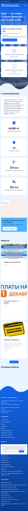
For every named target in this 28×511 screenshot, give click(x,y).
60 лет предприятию (5, 421)
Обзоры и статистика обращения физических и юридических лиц (12, 474)
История (3, 424)
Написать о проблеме (9, 228)
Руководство (4, 426)
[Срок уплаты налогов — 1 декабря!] (14, 290)
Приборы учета (4, 460)
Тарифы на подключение (7, 497)
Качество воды (4, 455)
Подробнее (16, 451)
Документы (3, 469)
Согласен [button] (21, 451)
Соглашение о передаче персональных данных (12, 471)
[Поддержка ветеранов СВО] (14, 251)
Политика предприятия (6, 435)
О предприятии (4, 419)
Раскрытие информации (6, 430)
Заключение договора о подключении (10, 489)
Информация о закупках (6, 432)
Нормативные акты (5, 501)
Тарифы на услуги (5, 458)
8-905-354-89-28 (6, 36)
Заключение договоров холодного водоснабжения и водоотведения (13, 492)
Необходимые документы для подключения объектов (13, 484)
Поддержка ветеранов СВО (12, 262)
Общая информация (5, 464)
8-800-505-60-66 (14, 36)
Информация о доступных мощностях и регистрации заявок (13, 504)
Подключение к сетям (6, 482)
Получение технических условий (9, 487)
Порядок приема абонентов (7, 466)
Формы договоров (5, 495)
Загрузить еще (14, 362)
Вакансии (3, 428)
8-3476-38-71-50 (21, 36)
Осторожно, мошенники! (11, 340)
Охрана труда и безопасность (8, 437)
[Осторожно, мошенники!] (14, 329)
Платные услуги (5, 462)
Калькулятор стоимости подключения (10, 499)
